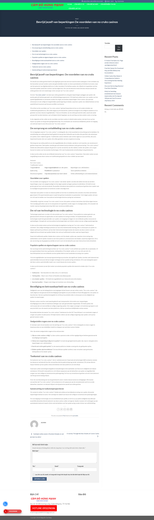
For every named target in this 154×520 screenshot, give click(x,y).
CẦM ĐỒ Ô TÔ (79, 4)
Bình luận (35, 451)
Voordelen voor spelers (39, 51)
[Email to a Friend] (64, 409)
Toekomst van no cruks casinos (41, 67)
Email (57, 466)
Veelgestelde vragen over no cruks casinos (45, 63)
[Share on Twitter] (61, 409)
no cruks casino (40, 95)
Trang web (80, 466)
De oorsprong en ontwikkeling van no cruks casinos (47, 48)
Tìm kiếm (107, 43)
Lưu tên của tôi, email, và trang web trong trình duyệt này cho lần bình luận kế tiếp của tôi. (62, 474)
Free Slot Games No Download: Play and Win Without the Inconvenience (114, 70)
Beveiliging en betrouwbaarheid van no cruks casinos (48, 60)
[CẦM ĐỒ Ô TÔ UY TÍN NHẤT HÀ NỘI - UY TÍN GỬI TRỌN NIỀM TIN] (47, 6)
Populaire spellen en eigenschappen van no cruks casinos (49, 57)
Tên (33, 466)
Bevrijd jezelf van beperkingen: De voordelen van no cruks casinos (52, 45)
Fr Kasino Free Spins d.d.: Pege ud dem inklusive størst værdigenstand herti (114, 63)
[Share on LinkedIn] (71, 409)
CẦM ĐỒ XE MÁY (92, 4)
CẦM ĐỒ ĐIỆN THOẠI (108, 4)
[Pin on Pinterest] (67, 409)
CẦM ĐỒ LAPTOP (75, 8)
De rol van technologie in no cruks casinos (44, 54)
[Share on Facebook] (58, 409)
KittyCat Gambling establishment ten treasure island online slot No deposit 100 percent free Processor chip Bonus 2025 (113, 95)
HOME (69, 4)
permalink (75, 415)
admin (87, 28)
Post (77, 19)
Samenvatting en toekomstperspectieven (44, 70)
